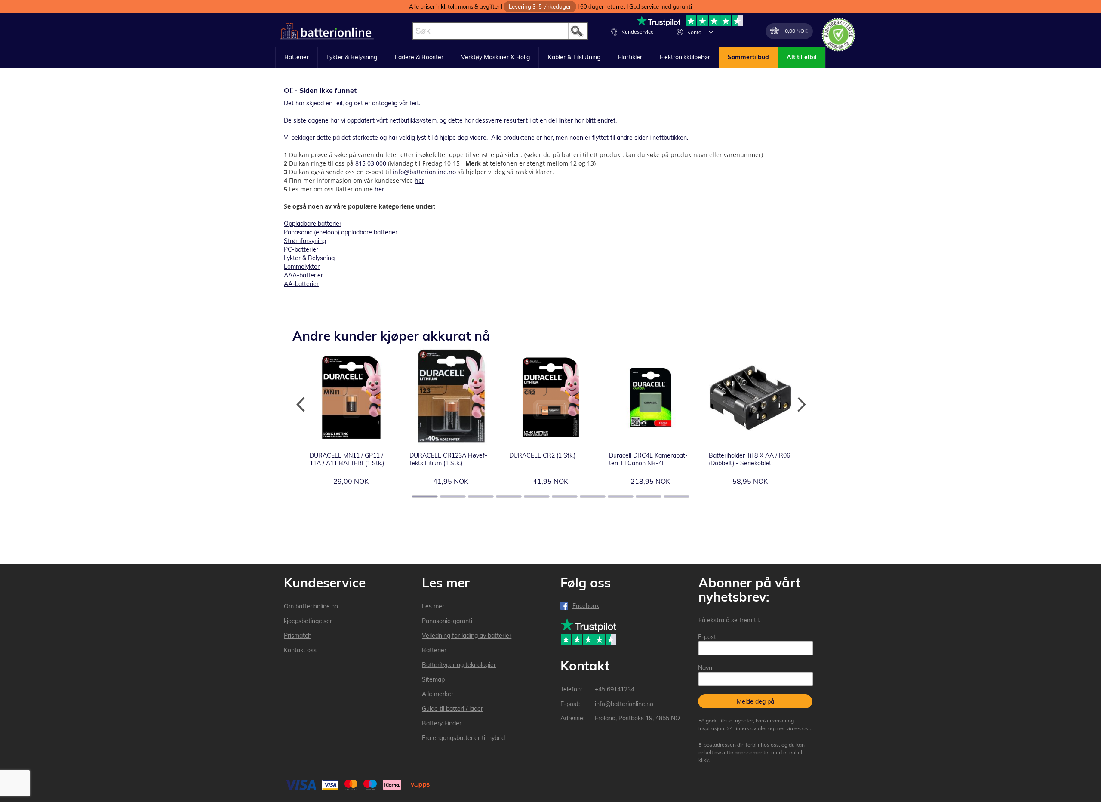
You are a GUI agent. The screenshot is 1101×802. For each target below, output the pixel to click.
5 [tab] (537, 496)
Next (800, 404)
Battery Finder (441, 723)
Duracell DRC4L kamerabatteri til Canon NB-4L (648, 459)
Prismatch (297, 635)
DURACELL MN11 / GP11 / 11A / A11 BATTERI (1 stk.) (347, 459)
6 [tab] (565, 496)
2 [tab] (453, 496)
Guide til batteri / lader (452, 709)
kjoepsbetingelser (308, 621)
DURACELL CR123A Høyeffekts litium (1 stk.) (448, 459)
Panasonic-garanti (447, 621)
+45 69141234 (614, 689)
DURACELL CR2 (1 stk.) (542, 455)
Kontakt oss (300, 650)
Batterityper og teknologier (459, 665)
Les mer (433, 606)
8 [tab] (621, 496)
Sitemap (433, 679)
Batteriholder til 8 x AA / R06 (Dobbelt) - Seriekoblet (749, 459)
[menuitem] (296, 57)
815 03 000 (370, 163)
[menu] (550, 57)
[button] (711, 32)
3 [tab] (481, 496)
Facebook (585, 606)
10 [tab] (676, 496)
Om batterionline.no (311, 606)
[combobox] (500, 31)
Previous (301, 404)
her (419, 180)
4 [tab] (509, 496)
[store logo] (327, 31)
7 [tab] (593, 496)
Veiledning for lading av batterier (466, 635)
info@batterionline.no (424, 172)
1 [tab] (425, 496)
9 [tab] (648, 496)
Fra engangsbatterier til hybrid (463, 738)
